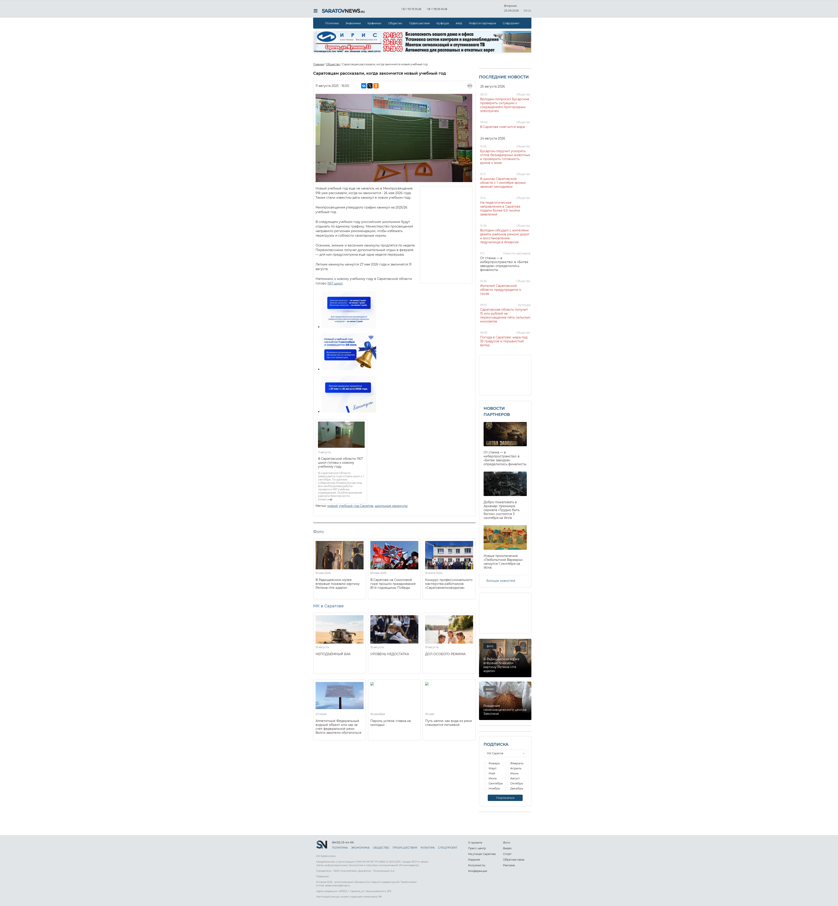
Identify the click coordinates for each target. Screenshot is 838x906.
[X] (370, 85)
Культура (442, 23)
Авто (459, 23)
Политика (332, 23)
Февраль (516, 763)
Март (492, 768)
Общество (395, 23)
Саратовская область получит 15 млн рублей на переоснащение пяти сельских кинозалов (505, 315)
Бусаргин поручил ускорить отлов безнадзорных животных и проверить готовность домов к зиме (505, 157)
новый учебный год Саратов (350, 506)
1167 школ (335, 283)
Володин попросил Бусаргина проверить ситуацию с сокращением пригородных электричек (504, 105)
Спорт (507, 854)
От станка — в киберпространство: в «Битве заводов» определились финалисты (504, 264)
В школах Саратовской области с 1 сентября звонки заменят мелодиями (503, 183)
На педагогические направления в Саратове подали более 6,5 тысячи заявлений (500, 208)
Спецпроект (511, 23)
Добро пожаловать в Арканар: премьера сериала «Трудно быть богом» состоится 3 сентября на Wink (502, 510)
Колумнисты (476, 865)
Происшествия (419, 23)
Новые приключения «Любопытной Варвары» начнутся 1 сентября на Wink (503, 562)
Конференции (477, 871)
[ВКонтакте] (363, 85)
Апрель (515, 768)
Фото (506, 842)
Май (491, 773)
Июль (492, 778)
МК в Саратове (328, 606)
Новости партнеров (482, 23)
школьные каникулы (391, 506)
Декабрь (516, 788)
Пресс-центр (477, 848)
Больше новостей (500, 581)
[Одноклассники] (376, 85)
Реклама (509, 865)
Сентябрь (495, 783)
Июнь (514, 773)
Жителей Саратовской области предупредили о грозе (500, 290)
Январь (494, 763)
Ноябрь (494, 788)
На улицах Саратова (482, 854)
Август (515, 778)
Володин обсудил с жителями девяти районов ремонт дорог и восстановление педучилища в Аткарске (505, 236)
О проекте (475, 842)
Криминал (374, 23)
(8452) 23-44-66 (343, 842)
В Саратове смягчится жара (502, 127)
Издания (474, 859)
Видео (507, 848)
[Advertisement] (446, 234)
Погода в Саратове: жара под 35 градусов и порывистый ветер (503, 341)
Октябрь (516, 783)
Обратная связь (513, 859)
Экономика (353, 23)
